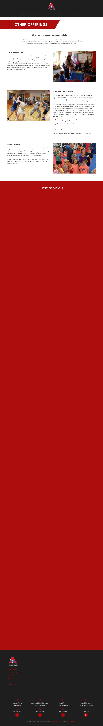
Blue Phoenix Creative (71, 721)
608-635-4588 (63, 711)
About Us (46, 14)
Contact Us (57, 14)
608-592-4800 (17, 711)
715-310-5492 (86, 711)
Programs (35, 14)
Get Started (24, 14)
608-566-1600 (40, 711)
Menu (68, 14)
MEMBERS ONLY (77, 14)
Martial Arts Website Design (55, 721)
